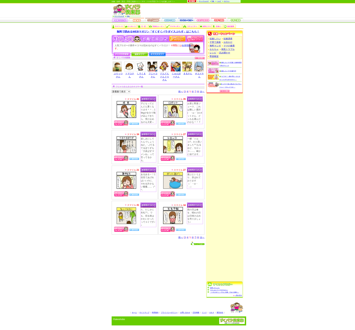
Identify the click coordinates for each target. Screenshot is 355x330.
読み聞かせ (224, 53)
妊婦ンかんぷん (215, 288)
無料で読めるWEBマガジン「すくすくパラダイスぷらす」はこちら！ (158, 31)
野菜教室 (214, 56)
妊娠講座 (228, 38)
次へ (202, 91)
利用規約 (155, 313)
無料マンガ (215, 46)
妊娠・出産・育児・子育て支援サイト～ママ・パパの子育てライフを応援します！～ (143, 1)
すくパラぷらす (204, 1)
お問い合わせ (185, 313)
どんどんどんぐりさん (164, 76)
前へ (180, 91)
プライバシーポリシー (169, 313)
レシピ (213, 53)
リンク (204, 313)
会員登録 (186, 45)
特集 (212, 1)
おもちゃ (214, 49)
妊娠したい (215, 38)
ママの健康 (229, 46)
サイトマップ (144, 313)
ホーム (134, 313)
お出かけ (228, 42)
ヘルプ (219, 1)
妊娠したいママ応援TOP (228, 71)
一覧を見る (238, 295)
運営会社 (220, 313)
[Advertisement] (225, 187)
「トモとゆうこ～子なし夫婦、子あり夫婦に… (224, 292)
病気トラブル (228, 49)
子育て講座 (215, 42)
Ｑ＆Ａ (211, 313)
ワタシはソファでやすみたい (219, 290)
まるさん (187, 73)
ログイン (227, 1)
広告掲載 (196, 313)
